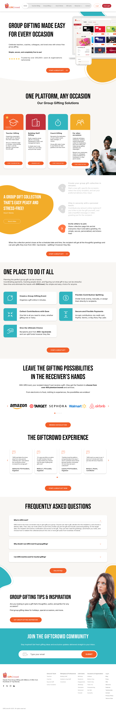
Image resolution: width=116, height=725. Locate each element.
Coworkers (63, 682)
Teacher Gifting (36, 6)
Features (108, 687)
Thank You (90, 684)
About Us (108, 684)
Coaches (49, 679)
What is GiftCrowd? (21, 520)
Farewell (80, 693)
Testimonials (109, 690)
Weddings (80, 684)
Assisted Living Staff (65, 679)
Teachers (49, 676)
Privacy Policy (109, 695)
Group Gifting (47, 6)
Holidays (89, 676)
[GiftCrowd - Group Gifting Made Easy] (12, 5)
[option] (18, 406)
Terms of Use (109, 698)
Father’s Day (90, 682)
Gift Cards (68, 6)
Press (107, 679)
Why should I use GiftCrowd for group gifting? (31, 544)
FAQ (107, 682)
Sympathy (90, 693)
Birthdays (80, 676)
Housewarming (91, 687)
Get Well (89, 690)
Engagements (81, 682)
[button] (7, 406)
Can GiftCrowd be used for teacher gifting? (30, 557)
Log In (107, 673)
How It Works (59, 6)
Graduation (81, 687)
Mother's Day (90, 679)
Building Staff (63, 676)
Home (25, 6)
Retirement (80, 690)
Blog (107, 676)
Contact (87, 6)
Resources (77, 6)
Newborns (80, 679)
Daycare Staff (50, 682)
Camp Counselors (51, 684)
